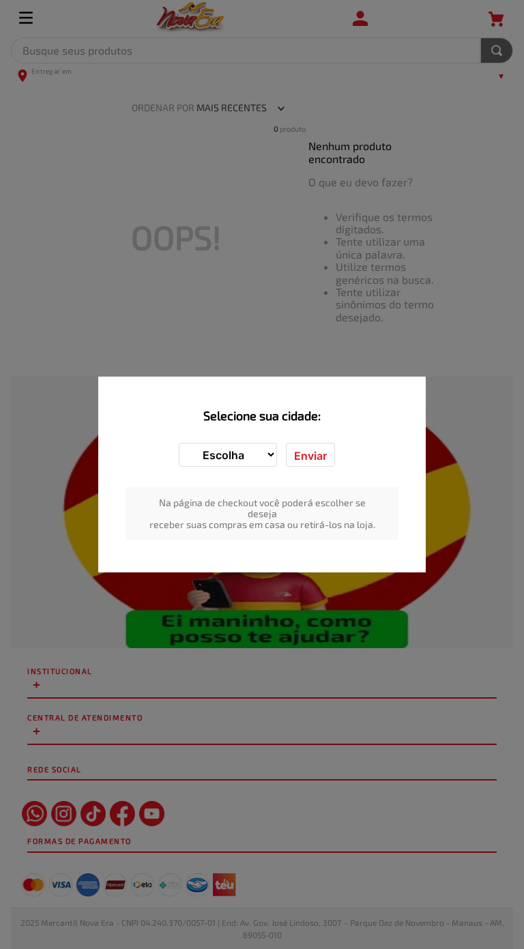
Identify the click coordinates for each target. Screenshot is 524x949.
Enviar (310, 456)
